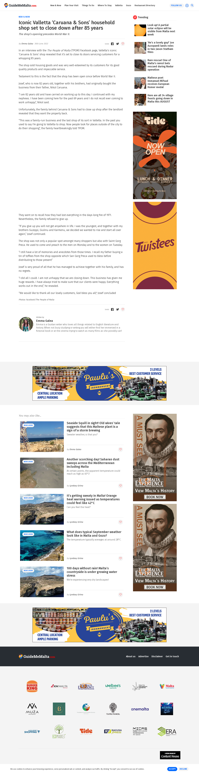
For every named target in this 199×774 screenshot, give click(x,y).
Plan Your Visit (71, 5)
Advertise (143, 656)
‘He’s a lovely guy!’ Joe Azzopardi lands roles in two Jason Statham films (161, 47)
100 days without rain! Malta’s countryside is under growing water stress (92, 571)
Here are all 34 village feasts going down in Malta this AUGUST (160, 98)
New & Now (55, 5)
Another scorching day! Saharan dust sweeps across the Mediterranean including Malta (93, 463)
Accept (172, 769)
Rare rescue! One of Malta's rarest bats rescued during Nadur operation (161, 65)
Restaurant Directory (145, 5)
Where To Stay (105, 5)
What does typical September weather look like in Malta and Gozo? (94, 534)
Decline (183, 769)
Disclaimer (157, 656)
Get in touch (172, 656)
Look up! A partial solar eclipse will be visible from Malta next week (161, 29)
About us (130, 656)
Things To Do (88, 5)
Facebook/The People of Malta (40, 299)
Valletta (119, 5)
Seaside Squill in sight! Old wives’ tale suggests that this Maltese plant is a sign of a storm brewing (93, 426)
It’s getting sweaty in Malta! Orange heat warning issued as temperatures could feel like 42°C (93, 499)
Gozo (128, 5)
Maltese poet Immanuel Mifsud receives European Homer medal (158, 82)
